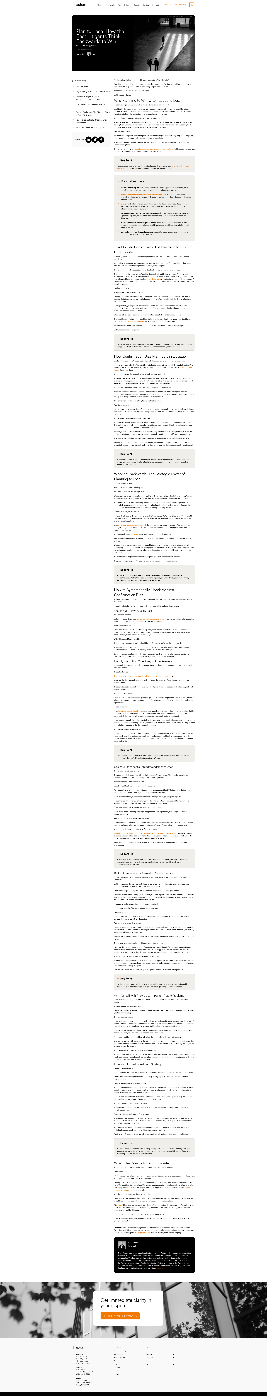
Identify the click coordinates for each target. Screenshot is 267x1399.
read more (160, 1268)
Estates (127, 5)
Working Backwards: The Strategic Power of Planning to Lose (93, 113)
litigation (135, 80)
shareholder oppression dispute (129, 711)
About (99, 5)
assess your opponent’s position (129, 525)
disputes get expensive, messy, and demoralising (154, 149)
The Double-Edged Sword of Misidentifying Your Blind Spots (88, 97)
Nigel (94, 54)
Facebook (149, 1354)
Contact (155, 5)
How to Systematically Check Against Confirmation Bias (91, 121)
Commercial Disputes (121, 1351)
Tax (119, 5)
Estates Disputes (120, 1357)
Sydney (78, 1378)
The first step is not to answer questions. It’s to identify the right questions (143, 676)
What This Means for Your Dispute (90, 128)
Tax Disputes (118, 1354)
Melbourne (79, 1354)
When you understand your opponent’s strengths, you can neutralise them (143, 833)
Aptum (119, 1205)
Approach (88, 50)
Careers (116, 1374)
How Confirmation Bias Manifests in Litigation (90, 105)
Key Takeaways (82, 86)
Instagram (149, 1357)
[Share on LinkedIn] (88, 140)
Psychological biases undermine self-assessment (142, 194)
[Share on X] (95, 140)
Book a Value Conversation (175, 5)
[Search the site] (191, 4)
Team (116, 1361)
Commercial (110, 5)
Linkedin (149, 1351)
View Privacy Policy (187, 1397)
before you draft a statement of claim (151, 619)
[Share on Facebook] (101, 140)
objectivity (136, 534)
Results (137, 5)
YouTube (149, 1361)
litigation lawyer (144, 1232)
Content (146, 5)
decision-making (154, 279)
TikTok (148, 1364)
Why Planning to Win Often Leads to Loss (93, 91)
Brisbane (79, 1367)
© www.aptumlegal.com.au (83, 1397)
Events (116, 1371)
